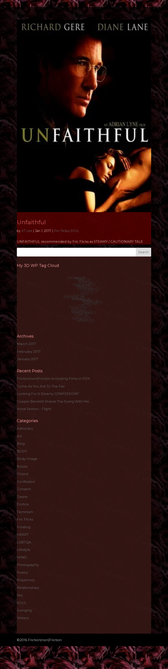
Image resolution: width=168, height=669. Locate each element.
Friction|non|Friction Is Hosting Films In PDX (53, 378)
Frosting (23, 527)
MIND (22, 557)
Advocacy (25, 428)
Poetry (22, 572)
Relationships (28, 588)
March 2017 (26, 344)
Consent (24, 489)
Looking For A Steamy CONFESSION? (48, 394)
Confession (26, 481)
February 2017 (28, 351)
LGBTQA (24, 542)
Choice (22, 474)
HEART (23, 534)
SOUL (74, 231)
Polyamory (26, 580)
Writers (23, 618)
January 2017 (27, 359)
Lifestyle (23, 550)
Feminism (25, 512)
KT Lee (26, 231)
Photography (28, 565)
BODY (22, 451)
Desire (22, 497)
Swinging (24, 610)
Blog (21, 443)
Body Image (27, 459)
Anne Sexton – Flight (34, 409)
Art (19, 436)
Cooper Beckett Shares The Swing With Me (53, 401)
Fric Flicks (61, 231)
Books (22, 466)
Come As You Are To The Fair (41, 386)
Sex (20, 595)
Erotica (22, 504)
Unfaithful (31, 222)
